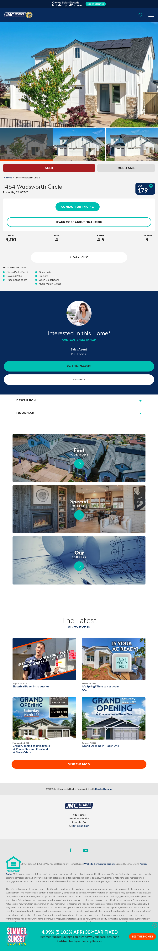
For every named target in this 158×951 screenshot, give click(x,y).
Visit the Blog (79, 764)
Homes (7, 177)
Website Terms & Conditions (99, 863)
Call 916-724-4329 (79, 366)
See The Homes (142, 936)
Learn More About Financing (79, 222)
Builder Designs (103, 788)
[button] (141, 15)
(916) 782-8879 (81, 826)
